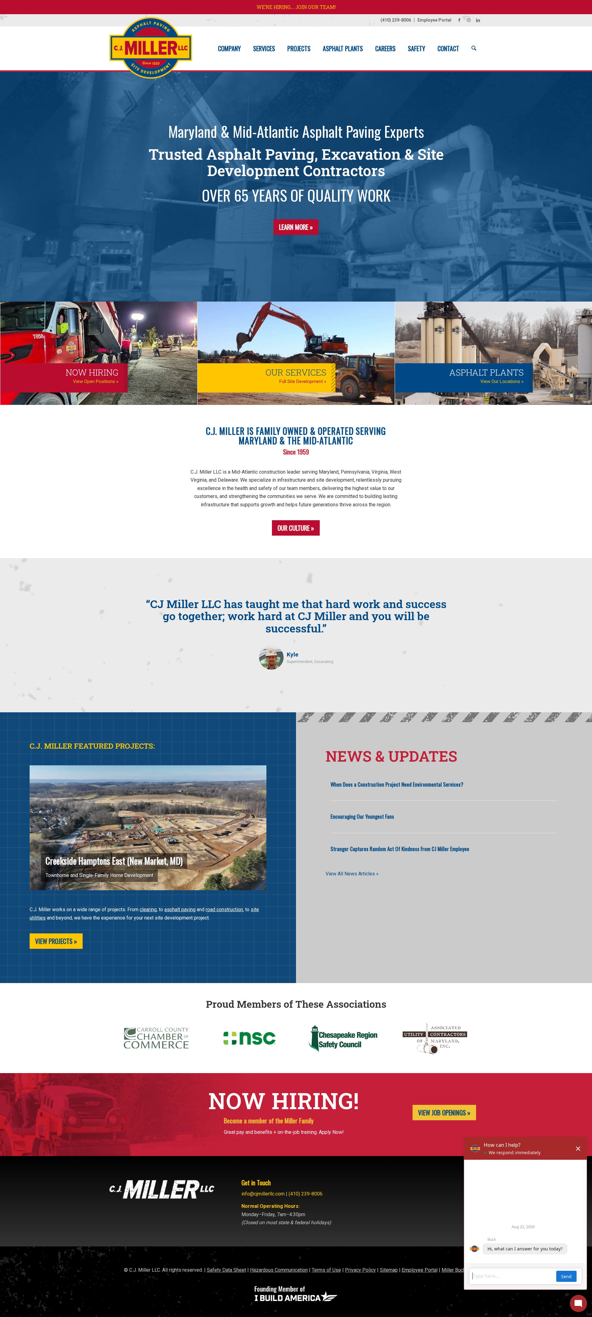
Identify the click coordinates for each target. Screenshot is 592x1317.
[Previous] (123, 613)
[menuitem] (229, 48)
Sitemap (389, 1268)
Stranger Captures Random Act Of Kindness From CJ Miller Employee (400, 849)
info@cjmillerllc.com (263, 1192)
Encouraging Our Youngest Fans (362, 816)
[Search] (474, 48)
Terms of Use (326, 1268)
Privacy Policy (360, 1268)
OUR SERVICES (295, 372)
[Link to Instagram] (468, 20)
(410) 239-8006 (395, 20)
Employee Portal (434, 20)
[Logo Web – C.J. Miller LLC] (150, 51)
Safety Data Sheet (226, 1268)
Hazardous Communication (279, 1268)
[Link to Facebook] (459, 20)
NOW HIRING (92, 372)
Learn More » (296, 227)
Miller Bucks (455, 1268)
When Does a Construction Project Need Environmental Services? (397, 784)
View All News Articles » (352, 874)
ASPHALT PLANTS (486, 372)
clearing (148, 909)
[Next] (468, 613)
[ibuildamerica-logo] (296, 1292)
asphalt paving (179, 909)
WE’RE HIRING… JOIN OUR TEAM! (296, 7)
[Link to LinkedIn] (478, 20)
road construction (224, 909)
